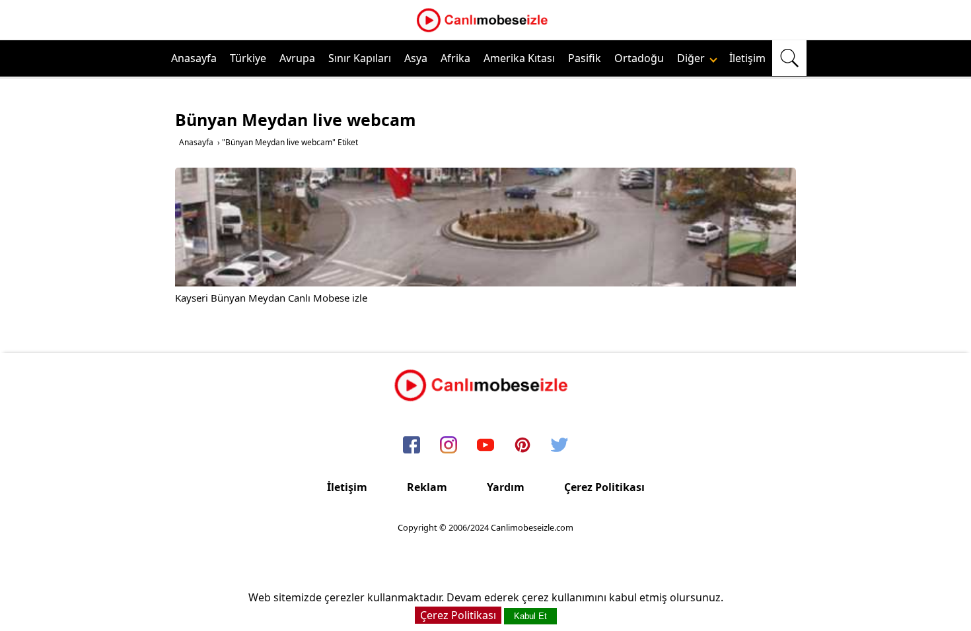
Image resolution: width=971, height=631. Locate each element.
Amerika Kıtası (519, 58)
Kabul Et (530, 616)
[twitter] (559, 445)
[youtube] (485, 445)
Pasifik (584, 58)
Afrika (455, 58)
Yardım (505, 487)
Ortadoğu (639, 58)
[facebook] (411, 445)
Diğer (692, 58)
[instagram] (448, 445)
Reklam (427, 487)
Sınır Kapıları (359, 58)
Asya (415, 58)
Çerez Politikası (604, 487)
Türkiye (248, 58)
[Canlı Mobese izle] (485, 30)
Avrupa (297, 58)
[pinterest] (522, 445)
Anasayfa (194, 58)
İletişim (747, 58)
